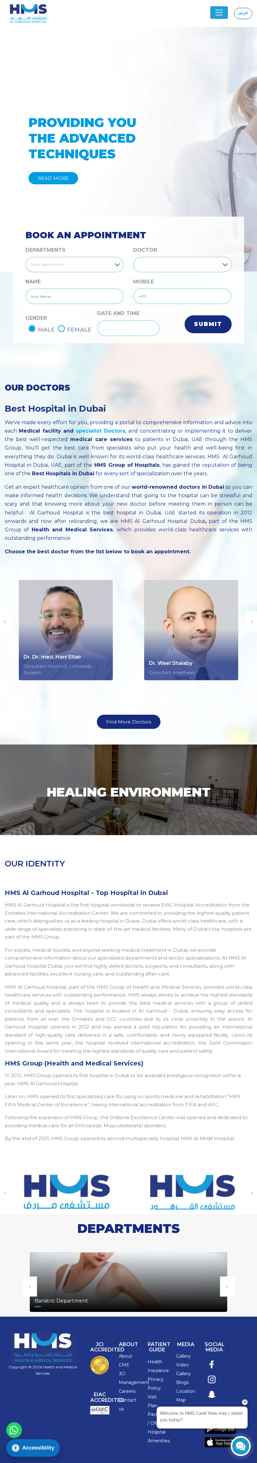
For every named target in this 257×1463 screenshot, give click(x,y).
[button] (19, 149)
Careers (127, 1391)
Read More (53, 178)
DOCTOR (145, 250)
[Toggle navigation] (219, 12)
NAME (33, 282)
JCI (122, 1373)
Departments (45, 250)
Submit (208, 324)
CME (124, 1365)
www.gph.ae (191, 1185)
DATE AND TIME (118, 313)
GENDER (36, 318)
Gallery (183, 1356)
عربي (243, 12)
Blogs (182, 1382)
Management (134, 1382)
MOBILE (143, 282)
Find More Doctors (128, 722)
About (125, 1356)
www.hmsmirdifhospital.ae (66, 1185)
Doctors (113, 431)
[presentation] (30, 1286)
